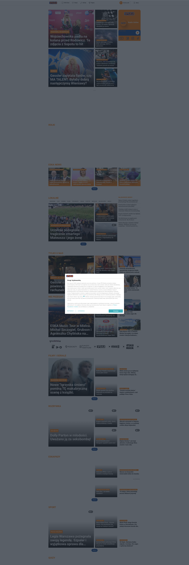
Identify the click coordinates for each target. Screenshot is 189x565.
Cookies (76, 306)
